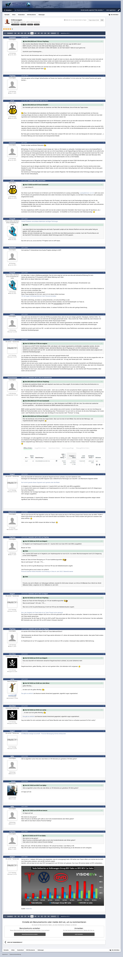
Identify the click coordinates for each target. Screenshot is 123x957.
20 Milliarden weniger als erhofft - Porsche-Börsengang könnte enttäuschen (43, 733)
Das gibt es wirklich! (27, 693)
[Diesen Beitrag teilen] (103, 37)
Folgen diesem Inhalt (94, 20)
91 (38, 33)
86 (22, 33)
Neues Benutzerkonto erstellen (30, 934)
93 (45, 33)
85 (18, 33)
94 (48, 33)
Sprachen (4, 954)
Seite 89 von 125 (65, 33)
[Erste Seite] (5, 33)
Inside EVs (29, 908)
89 (32, 33)
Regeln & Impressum (22, 10)
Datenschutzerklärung (15, 954)
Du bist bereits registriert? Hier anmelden (92, 10)
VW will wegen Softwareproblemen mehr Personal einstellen (38, 296)
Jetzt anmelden (79, 934)
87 (25, 33)
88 (28, 33)
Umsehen (8, 10)
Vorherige (10, 33)
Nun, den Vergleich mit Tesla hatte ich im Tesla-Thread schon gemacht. (42, 612)
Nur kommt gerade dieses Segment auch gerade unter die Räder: (40, 482)
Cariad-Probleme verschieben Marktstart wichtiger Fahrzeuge (39, 221)
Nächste (53, 33)
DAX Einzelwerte (35, 22)
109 (102, 20)
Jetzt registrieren (111, 10)
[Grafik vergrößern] (62, 885)
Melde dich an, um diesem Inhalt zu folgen (75, 20)
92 (42, 33)
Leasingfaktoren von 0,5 (87, 193)
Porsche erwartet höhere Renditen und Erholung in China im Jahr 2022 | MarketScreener (47, 571)
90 (35, 33)
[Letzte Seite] (58, 33)
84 (15, 33)
